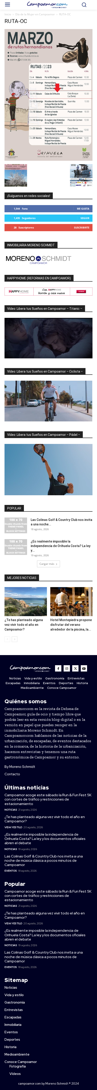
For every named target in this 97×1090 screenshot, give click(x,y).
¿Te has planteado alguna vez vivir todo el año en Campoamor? (24, 624)
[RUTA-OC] (48, 159)
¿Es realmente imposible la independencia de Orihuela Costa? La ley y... (60, 546)
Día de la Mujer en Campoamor (35, 14)
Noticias (11, 810)
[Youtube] (84, 668)
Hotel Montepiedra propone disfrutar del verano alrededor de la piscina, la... (71, 624)
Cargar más (46, 564)
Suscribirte (81, 227)
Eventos (11, 871)
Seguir (85, 218)
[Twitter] (75, 668)
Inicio (8, 14)
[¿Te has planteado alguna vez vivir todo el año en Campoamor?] (26, 601)
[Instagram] (67, 668)
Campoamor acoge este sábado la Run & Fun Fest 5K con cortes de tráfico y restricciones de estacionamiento (48, 799)
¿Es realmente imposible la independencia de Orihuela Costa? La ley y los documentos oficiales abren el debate (45, 838)
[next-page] (14, 639)
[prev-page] (7, 639)
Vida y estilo (13, 827)
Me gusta (83, 208)
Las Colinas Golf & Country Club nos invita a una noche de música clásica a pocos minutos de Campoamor (44, 860)
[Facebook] (58, 668)
